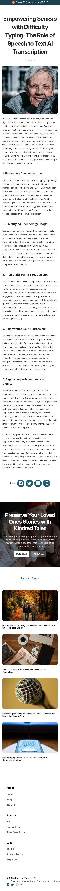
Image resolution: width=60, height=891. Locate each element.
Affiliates (11, 859)
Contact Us (13, 827)
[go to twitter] (12, 884)
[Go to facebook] (8, 884)
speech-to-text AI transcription (28, 152)
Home (9, 794)
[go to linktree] (21, 884)
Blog (9, 799)
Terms (10, 848)
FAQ (8, 821)
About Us (11, 805)
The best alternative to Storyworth (30, 881)
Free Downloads (15, 832)
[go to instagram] (17, 884)
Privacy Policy (14, 854)
